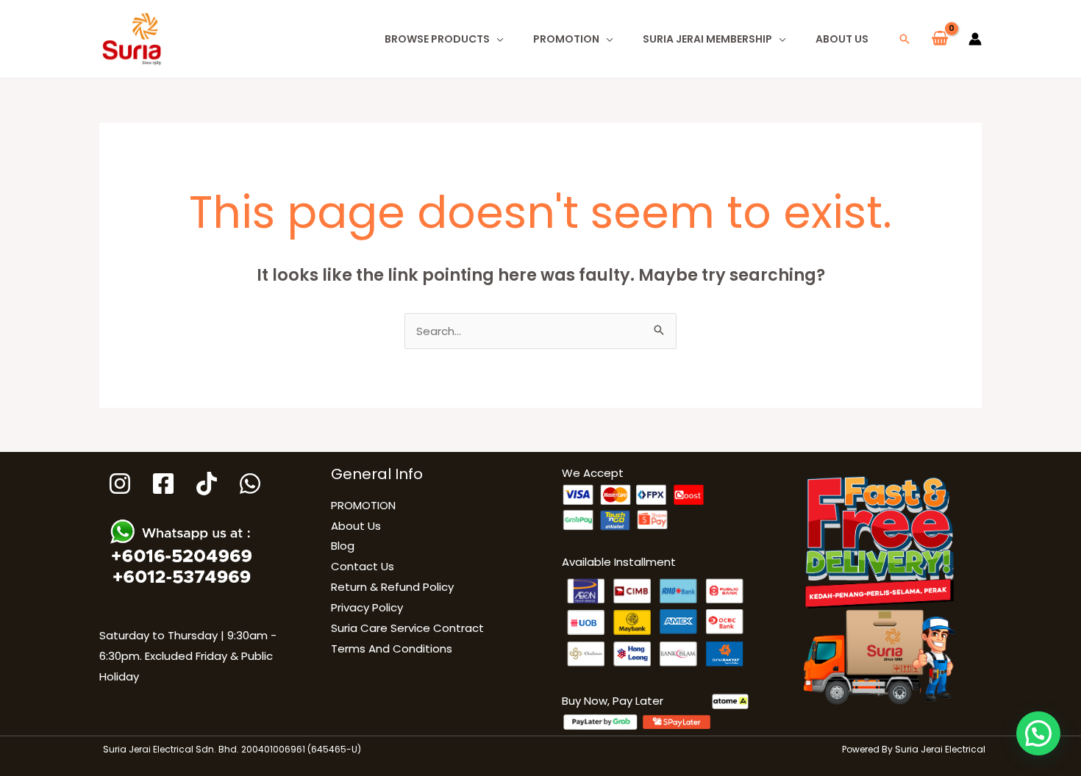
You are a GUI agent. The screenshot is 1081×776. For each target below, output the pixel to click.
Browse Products (437, 39)
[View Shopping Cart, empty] (940, 38)
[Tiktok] (206, 483)
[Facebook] (163, 483)
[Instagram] (119, 483)
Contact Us (362, 566)
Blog (342, 545)
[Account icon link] (975, 39)
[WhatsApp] (250, 483)
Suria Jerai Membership (707, 39)
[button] (904, 39)
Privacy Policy (367, 607)
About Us (842, 39)
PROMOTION (566, 39)
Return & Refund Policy (392, 586)
